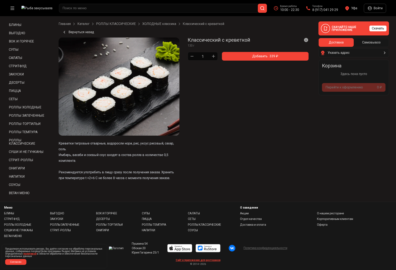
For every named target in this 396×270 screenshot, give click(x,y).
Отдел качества (251, 219)
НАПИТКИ (148, 230)
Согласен (15, 262)
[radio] (336, 42)
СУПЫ (146, 213)
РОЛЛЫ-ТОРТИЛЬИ (109, 224)
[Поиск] (262, 8)
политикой (30, 253)
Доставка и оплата (253, 224)
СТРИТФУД (12, 219)
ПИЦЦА (147, 219)
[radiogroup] (353, 42)
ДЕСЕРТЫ (103, 219)
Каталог (83, 24)
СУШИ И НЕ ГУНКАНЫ (18, 230)
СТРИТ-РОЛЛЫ (60, 230)
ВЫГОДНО (57, 213)
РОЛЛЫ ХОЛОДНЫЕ (17, 224)
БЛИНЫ (9, 213)
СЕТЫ (192, 219)
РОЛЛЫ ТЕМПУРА (154, 224)
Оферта (322, 224)
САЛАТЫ (194, 213)
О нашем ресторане (330, 213)
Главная (65, 24)
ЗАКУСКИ (56, 219)
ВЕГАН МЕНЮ (13, 236)
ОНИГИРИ (102, 230)
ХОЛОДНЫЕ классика (159, 24)
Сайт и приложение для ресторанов (198, 260)
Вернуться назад (81, 32)
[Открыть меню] (12, 8)
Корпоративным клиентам (335, 219)
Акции (244, 213)
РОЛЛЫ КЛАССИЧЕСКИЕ (116, 24)
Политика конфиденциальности (265, 248)
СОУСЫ (193, 230)
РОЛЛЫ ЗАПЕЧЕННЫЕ (64, 224)
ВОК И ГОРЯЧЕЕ (106, 213)
